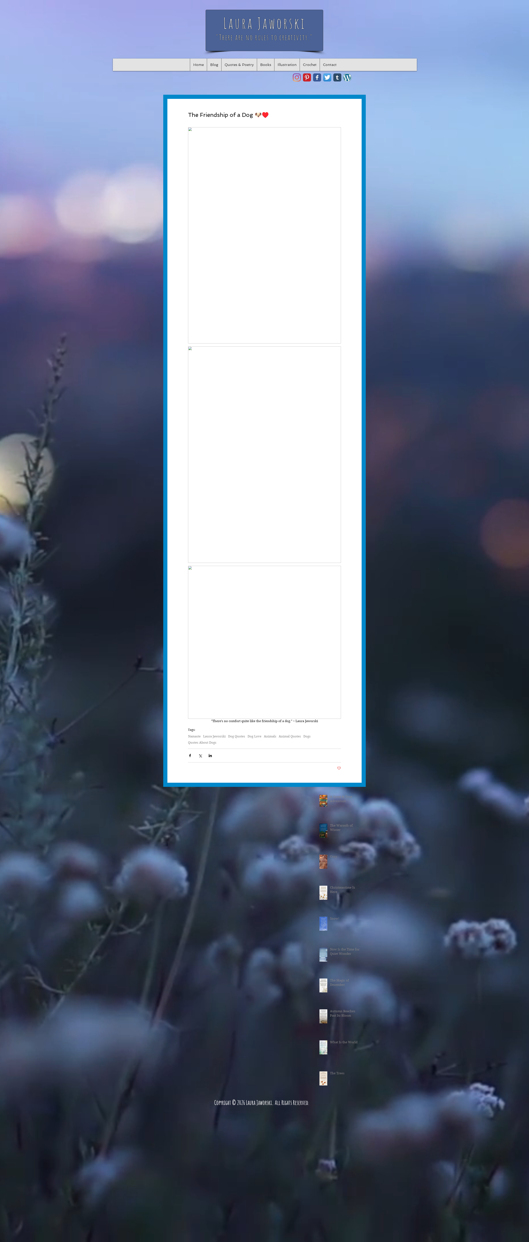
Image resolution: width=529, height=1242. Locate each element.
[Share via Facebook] (190, 755)
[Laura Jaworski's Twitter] (327, 77)
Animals (270, 736)
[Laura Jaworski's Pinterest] (307, 77)
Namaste (194, 736)
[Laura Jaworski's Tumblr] (337, 77)
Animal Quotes (290, 736)
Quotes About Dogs (202, 742)
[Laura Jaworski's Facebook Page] (317, 77)
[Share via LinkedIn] (210, 755)
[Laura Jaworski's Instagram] (297, 77)
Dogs (307, 736)
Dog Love (254, 736)
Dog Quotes (236, 736)
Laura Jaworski (214, 736)
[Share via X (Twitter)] (200, 755)
